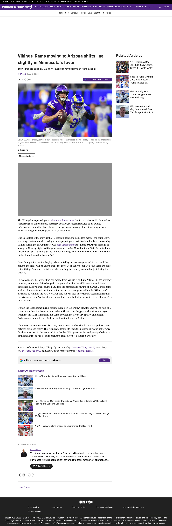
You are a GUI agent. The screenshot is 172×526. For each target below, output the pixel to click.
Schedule (75, 13)
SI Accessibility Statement (133, 507)
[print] (33, 475)
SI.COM (5, 2)
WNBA (76, 7)
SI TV (147, 7)
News (28, 487)
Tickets (109, 13)
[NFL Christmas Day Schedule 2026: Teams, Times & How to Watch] (135, 67)
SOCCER (44, 7)
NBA (52, 7)
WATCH (139, 7)
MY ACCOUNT (66, 2)
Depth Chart (99, 13)
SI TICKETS (33, 2)
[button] (99, 7)
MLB (59, 7)
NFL (35, 7)
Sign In (167, 7)
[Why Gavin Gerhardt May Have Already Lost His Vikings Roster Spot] (135, 111)
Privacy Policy (33, 507)
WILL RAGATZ (35, 450)
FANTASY (86, 7)
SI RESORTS (45, 2)
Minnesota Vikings (26, 156)
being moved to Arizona (62, 220)
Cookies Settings (34, 511)
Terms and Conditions (104, 507)
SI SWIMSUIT (21, 2)
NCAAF (67, 7)
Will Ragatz (22, 74)
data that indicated (66, 244)
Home (61, 13)
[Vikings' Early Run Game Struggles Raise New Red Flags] (135, 96)
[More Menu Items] (153, 6)
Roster (83, 13)
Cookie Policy (56, 507)
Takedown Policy (79, 507)
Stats (90, 13)
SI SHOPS (55, 2)
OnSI (67, 13)
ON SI (12, 2)
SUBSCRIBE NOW (81, 2)
